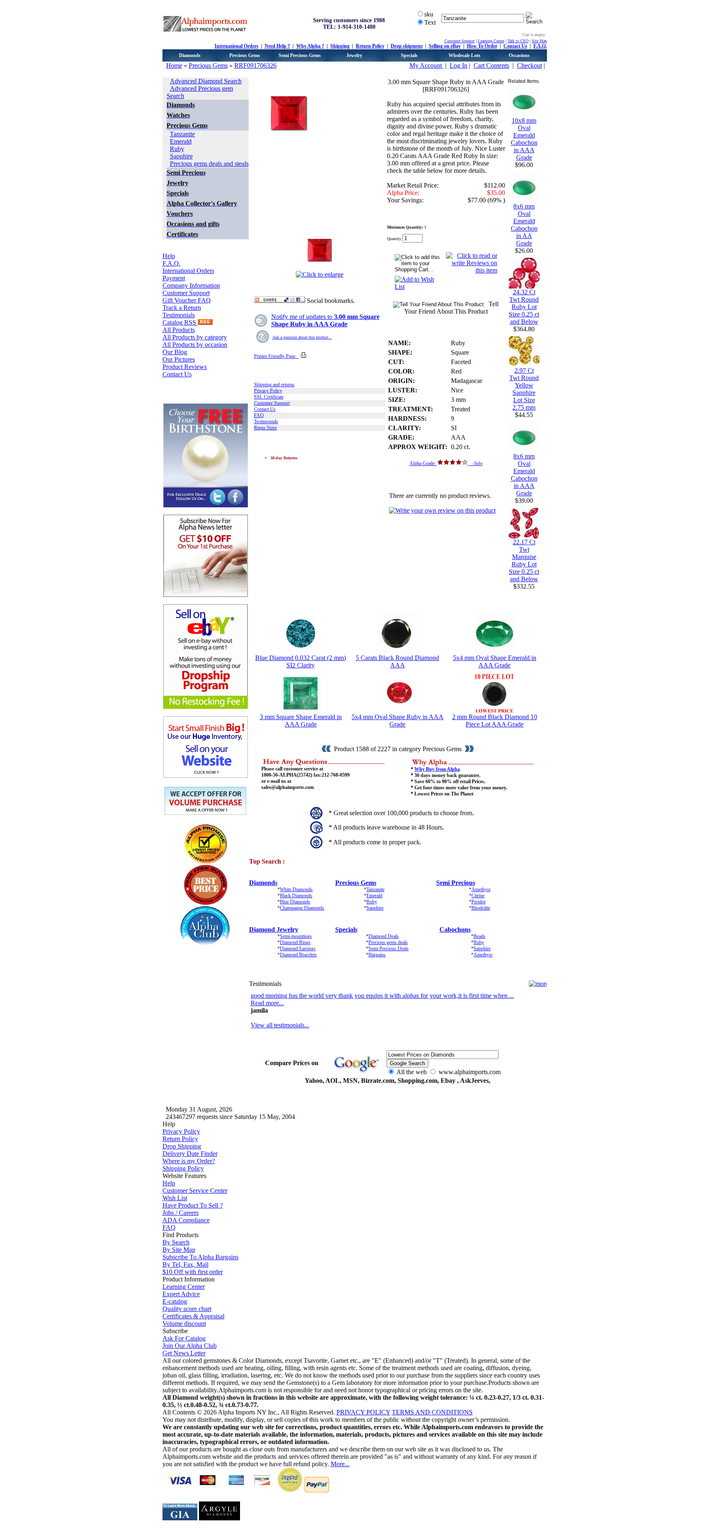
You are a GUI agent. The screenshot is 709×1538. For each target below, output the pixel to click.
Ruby (177, 148)
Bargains (377, 955)
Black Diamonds (296, 896)
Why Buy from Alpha (437, 769)
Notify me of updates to (325, 320)
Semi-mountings (296, 936)
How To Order (482, 46)
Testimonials (178, 315)
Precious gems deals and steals (209, 163)
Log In (458, 65)
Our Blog (174, 351)
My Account (426, 65)
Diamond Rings (295, 942)
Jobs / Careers (180, 1212)
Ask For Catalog (184, 1338)
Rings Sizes (265, 428)
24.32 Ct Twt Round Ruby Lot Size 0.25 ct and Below (524, 307)
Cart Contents (491, 65)
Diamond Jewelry (273, 929)
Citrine (478, 896)
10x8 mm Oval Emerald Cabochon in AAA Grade (524, 139)
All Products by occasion (194, 344)
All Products (178, 329)
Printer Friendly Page (276, 356)
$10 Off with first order (192, 1271)
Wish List (174, 1197)
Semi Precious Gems (300, 55)
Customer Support (459, 41)
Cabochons (455, 929)
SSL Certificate (269, 397)
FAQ (259, 415)
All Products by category (194, 337)
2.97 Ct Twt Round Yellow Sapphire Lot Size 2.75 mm (524, 389)
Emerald (181, 141)
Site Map (539, 41)
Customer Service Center (194, 1190)
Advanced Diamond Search (206, 81)
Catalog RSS (180, 322)
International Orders (236, 46)
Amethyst (480, 889)
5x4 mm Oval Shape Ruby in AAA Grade (398, 720)
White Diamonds (296, 889)
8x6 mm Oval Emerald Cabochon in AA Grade (524, 225)
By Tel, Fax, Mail (185, 1264)
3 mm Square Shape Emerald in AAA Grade (301, 720)
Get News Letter (184, 1353)
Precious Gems (244, 55)
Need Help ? (277, 46)
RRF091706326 (255, 65)
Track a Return (181, 307)
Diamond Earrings (298, 948)
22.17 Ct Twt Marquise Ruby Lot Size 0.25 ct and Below (524, 560)
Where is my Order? (188, 1161)
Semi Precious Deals (388, 948)
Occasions (519, 55)
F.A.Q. (540, 46)
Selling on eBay (445, 46)
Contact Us (515, 46)
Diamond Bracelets (298, 955)
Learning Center (491, 41)
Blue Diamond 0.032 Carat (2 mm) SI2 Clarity (300, 661)
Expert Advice (181, 1293)
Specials (409, 55)
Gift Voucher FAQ (186, 300)
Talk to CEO (518, 41)
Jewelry (354, 55)
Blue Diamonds (295, 902)
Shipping (340, 46)
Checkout (529, 65)
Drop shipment (407, 46)
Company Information (191, 285)
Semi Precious (455, 882)
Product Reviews (184, 366)
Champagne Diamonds (302, 908)
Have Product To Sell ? (192, 1205)
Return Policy (370, 46)
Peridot (478, 902)
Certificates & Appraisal (193, 1316)
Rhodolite (480, 908)
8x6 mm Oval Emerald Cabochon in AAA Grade (524, 475)
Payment (173, 278)
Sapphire (181, 156)
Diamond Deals (383, 936)
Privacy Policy (268, 391)
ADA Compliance (186, 1220)
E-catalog (174, 1301)
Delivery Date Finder (189, 1153)
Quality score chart (186, 1308)
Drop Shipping (181, 1146)
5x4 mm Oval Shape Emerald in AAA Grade (494, 661)
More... (340, 1463)
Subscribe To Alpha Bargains (200, 1257)
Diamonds (190, 55)
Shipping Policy (183, 1168)
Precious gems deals (388, 942)
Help (168, 255)
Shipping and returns (274, 384)
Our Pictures (178, 359)
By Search (176, 1242)
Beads (479, 936)
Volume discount (184, 1323)
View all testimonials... (280, 1025)
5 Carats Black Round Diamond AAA (397, 661)
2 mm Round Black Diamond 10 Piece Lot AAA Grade (494, 720)
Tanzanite (182, 134)
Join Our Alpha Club (189, 1345)
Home (174, 65)
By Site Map (178, 1249)
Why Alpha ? (310, 46)
